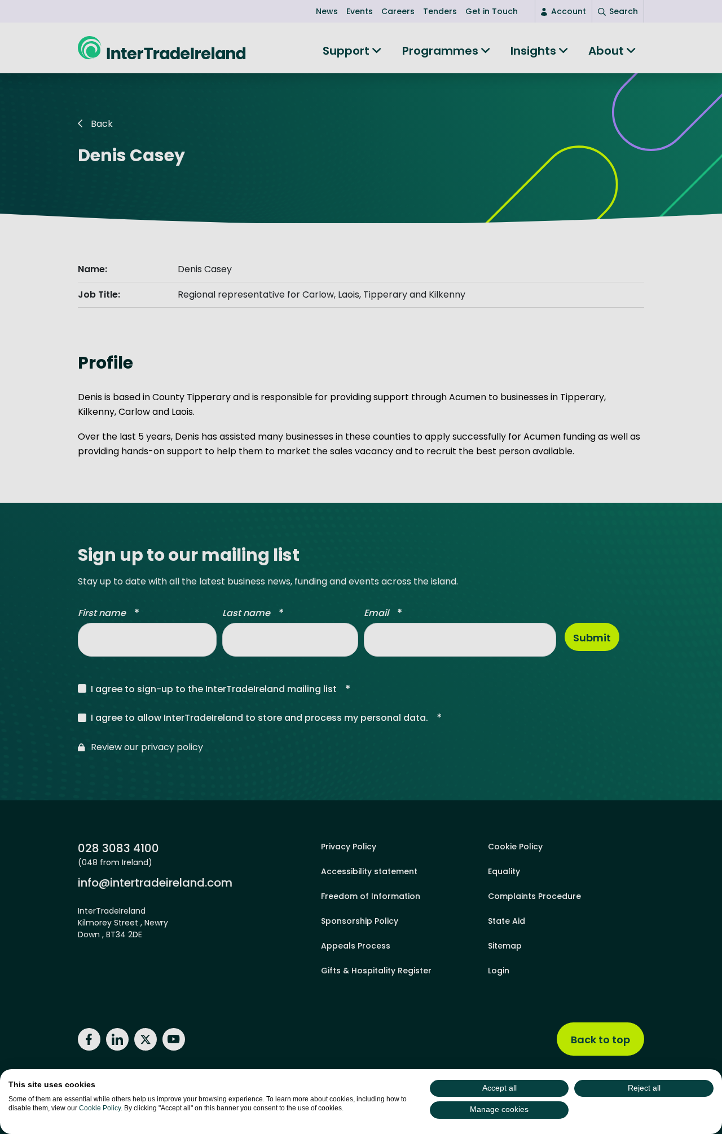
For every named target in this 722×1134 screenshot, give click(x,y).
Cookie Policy (100, 1108)
